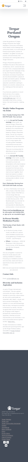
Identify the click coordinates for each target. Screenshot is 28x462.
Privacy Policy (6, 433)
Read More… (11, 321)
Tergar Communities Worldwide (11, 423)
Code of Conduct (6, 437)
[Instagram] (7, 442)
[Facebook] (4, 442)
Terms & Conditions (7, 435)
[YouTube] (6, 445)
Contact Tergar (6, 439)
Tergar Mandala (6, 419)
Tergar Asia (5, 421)
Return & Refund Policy (6, 430)
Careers (4, 425)
